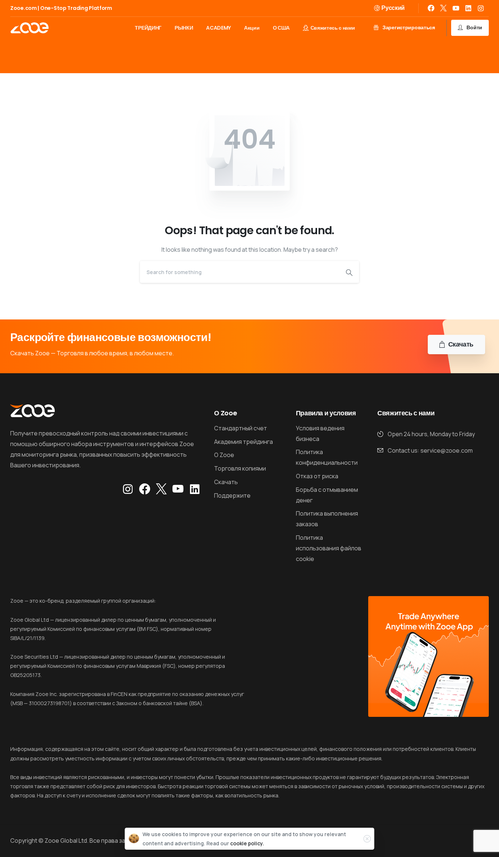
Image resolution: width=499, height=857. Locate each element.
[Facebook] (431, 8)
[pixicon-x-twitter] (161, 489)
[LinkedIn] (468, 8)
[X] (443, 8)
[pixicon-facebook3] (144, 489)
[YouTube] (456, 8)
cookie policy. (247, 843)
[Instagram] (481, 8)
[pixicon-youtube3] (177, 489)
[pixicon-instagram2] (127, 489)
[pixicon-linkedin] (194, 489)
